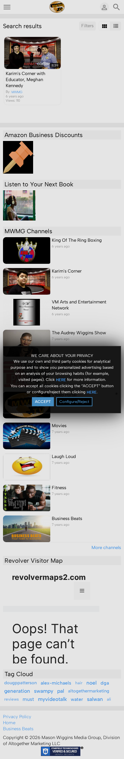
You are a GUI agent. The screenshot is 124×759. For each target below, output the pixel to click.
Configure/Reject (74, 401)
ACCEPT (43, 401)
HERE (61, 380)
